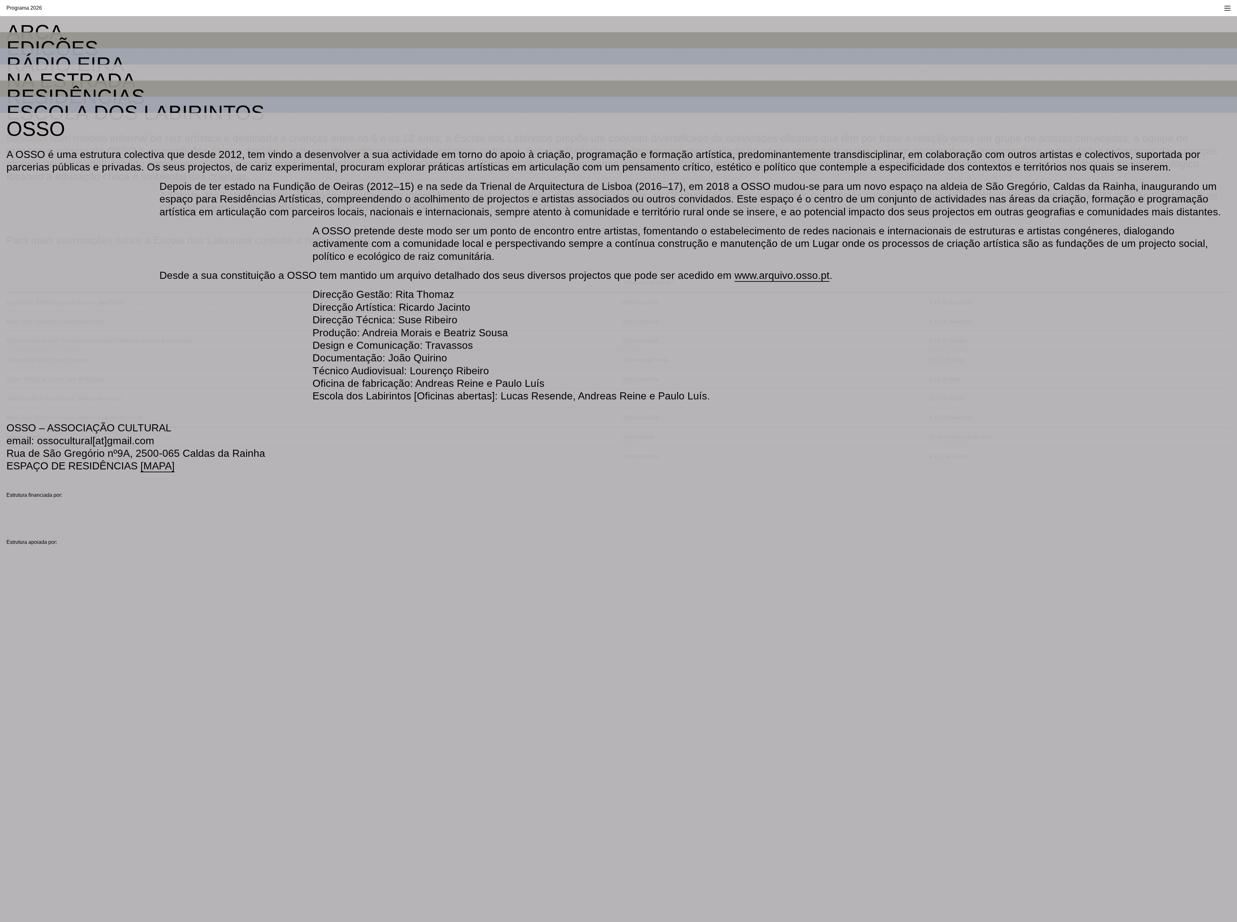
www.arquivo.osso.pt (781, 275)
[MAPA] (157, 466)
